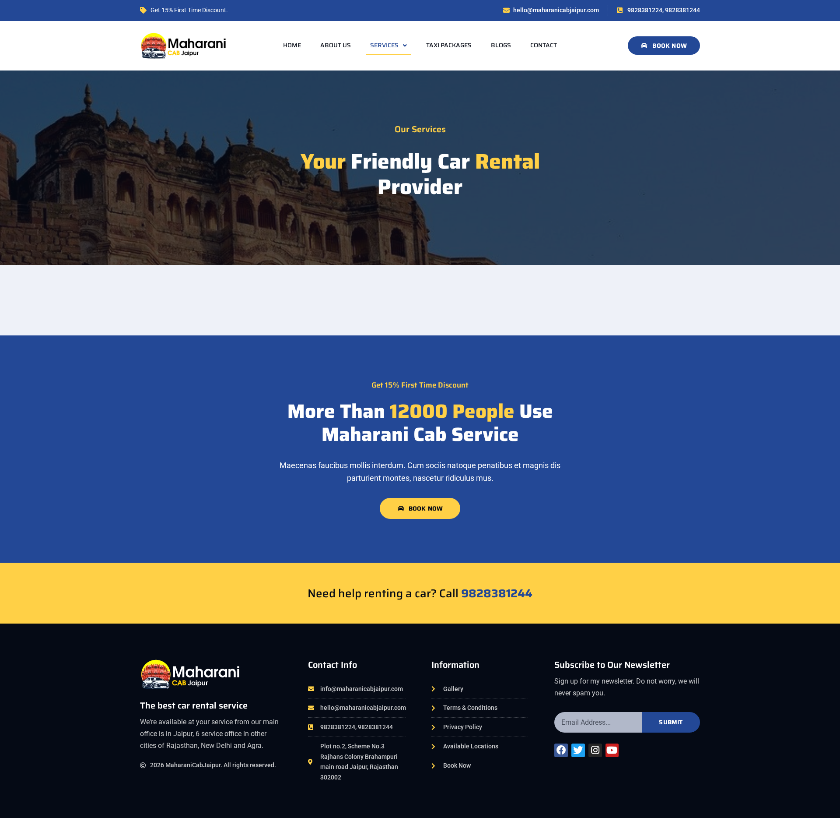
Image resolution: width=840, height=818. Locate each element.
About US (335, 45)
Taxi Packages (449, 45)
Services (384, 45)
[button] (664, 45)
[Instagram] (595, 750)
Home (292, 45)
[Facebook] (561, 750)
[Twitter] (578, 750)
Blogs (501, 45)
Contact (543, 45)
